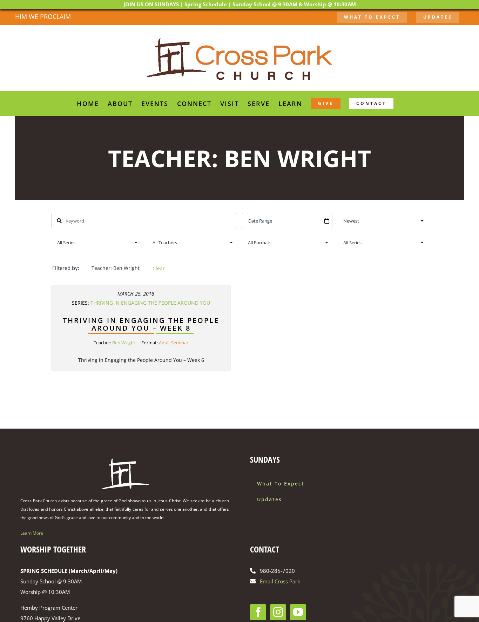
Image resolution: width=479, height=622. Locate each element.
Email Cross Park (280, 581)
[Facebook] (258, 612)
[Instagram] (278, 612)
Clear (159, 268)
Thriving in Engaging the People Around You (150, 303)
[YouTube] (298, 612)
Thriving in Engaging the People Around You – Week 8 (141, 324)
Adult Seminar (173, 342)
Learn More (31, 533)
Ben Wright (123, 342)
